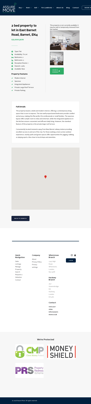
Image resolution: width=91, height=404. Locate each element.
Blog (68, 8)
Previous (47, 60)
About (34, 259)
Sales (17, 261)
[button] (72, 256)
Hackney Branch (52, 278)
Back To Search (20, 218)
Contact (76, 8)
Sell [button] (35, 8)
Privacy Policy (37, 262)
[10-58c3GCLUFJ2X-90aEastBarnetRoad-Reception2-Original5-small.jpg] (65, 40)
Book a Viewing (55, 71)
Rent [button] (28, 8)
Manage (18, 267)
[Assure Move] (9, 7)
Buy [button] (20, 8)
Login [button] (71, 260)
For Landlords (46, 8)
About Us (59, 8)
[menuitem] (21, 7)
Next (82, 60)
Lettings (18, 264)
